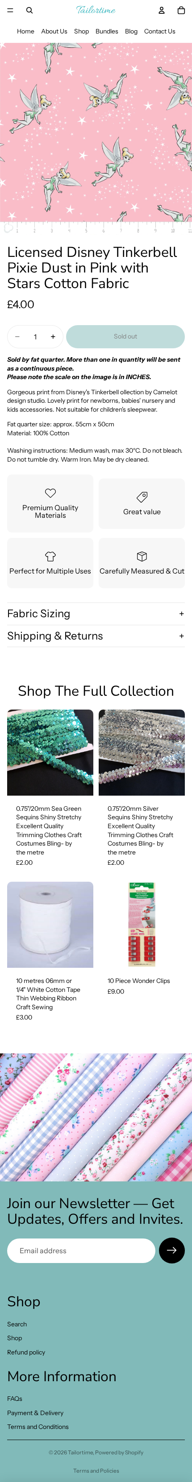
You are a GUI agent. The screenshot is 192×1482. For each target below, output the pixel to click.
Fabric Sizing (39, 613)
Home (25, 31)
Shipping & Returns (55, 635)
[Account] (161, 10)
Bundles (107, 31)
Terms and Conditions (38, 1427)
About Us (54, 31)
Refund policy (26, 1352)
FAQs (14, 1399)
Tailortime (80, 1452)
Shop (81, 31)
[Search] (29, 10)
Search (17, 1324)
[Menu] (10, 10)
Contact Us (159, 31)
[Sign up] (172, 1250)
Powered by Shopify (119, 1452)
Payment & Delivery (35, 1413)
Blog (131, 31)
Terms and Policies (96, 1470)
